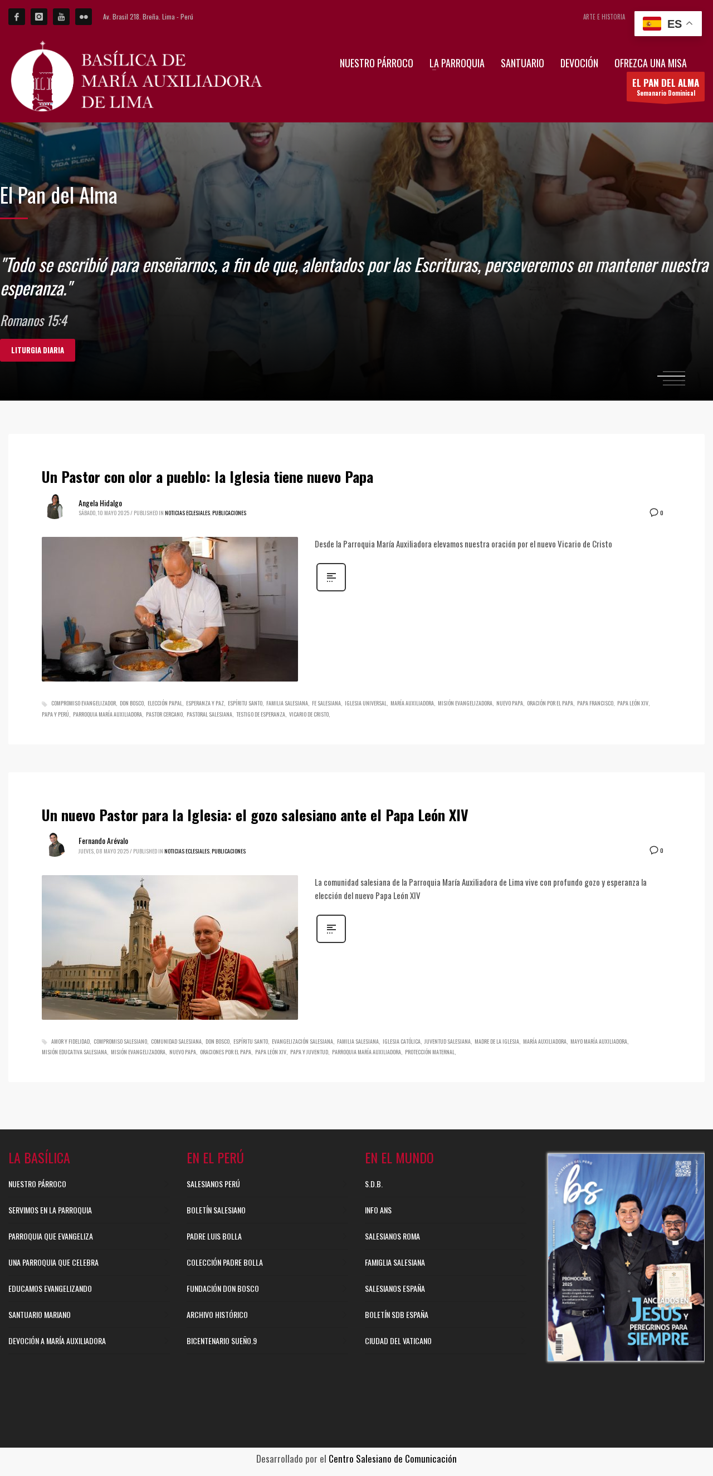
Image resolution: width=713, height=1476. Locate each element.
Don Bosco (132, 703)
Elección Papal (165, 703)
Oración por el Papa (550, 703)
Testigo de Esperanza (260, 714)
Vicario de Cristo (309, 714)
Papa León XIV (632, 703)
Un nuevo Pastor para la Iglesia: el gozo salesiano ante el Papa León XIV (255, 815)
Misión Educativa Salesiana (74, 1052)
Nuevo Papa (509, 703)
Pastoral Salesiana (209, 714)
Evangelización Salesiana (302, 1041)
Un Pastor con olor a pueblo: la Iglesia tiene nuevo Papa (207, 476)
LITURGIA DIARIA (37, 350)
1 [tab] (674, 371)
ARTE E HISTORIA (604, 16)
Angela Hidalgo (100, 503)
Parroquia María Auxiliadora (107, 714)
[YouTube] (61, 16)
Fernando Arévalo (103, 840)
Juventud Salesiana (447, 1041)
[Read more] (331, 589)
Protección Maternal (430, 1052)
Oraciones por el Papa (225, 1052)
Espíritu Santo (245, 703)
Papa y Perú (55, 714)
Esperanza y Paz (205, 703)
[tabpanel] (356, 261)
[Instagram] (39, 16)
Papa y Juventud (309, 1052)
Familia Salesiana (287, 703)
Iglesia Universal (366, 703)
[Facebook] (16, 16)
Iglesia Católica (402, 1041)
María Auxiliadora (412, 703)
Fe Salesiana (326, 703)
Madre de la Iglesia (497, 1041)
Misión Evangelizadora (465, 703)
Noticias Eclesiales (187, 513)
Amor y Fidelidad (70, 1041)
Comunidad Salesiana (176, 1041)
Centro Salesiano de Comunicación (393, 1458)
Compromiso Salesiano (120, 1041)
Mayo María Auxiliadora (598, 1041)
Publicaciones (229, 513)
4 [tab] (674, 385)
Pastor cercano (164, 714)
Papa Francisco (595, 703)
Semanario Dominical (665, 86)
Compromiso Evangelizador (83, 703)
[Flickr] (83, 16)
